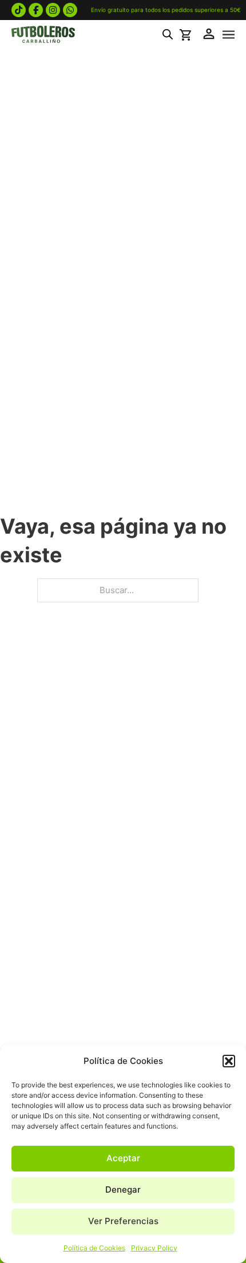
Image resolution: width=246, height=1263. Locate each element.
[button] (229, 1061)
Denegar (123, 1189)
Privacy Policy (154, 1248)
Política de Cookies (94, 1248)
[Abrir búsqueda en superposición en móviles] (167, 34)
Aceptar (123, 1158)
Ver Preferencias (123, 1221)
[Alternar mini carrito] (187, 35)
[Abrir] (229, 35)
